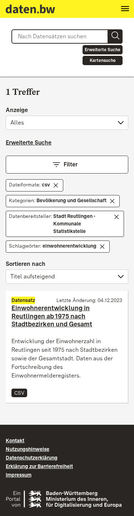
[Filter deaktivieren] (55, 185)
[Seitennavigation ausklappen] (125, 9)
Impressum (18, 475)
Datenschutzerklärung (32, 458)
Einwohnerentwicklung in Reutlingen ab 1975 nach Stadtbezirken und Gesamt (51, 316)
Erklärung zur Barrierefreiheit (39, 466)
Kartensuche (103, 60)
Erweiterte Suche (102, 49)
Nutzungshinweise (27, 449)
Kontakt (15, 440)
